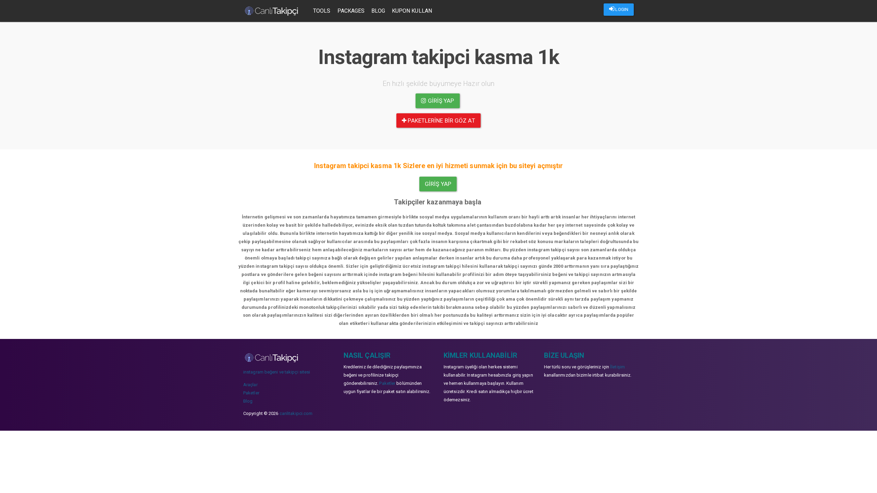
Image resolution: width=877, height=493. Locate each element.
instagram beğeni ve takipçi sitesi (276, 372)
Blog (378, 11)
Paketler (251, 392)
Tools (322, 11)
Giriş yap (440, 100)
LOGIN (621, 9)
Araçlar (250, 384)
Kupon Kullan (412, 11)
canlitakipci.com (296, 413)
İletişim (617, 366)
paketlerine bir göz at (440, 120)
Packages (351, 11)
